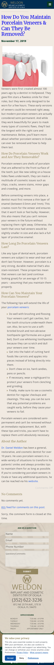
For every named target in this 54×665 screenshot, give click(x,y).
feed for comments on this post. (23, 507)
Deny (21, 658)
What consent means (39, 652)
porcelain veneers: (18, 307)
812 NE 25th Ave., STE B (27, 605)
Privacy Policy (22, 652)
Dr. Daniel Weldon (12, 447)
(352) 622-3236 (27, 600)
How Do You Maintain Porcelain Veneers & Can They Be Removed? (26, 25)
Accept (10, 658)
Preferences (33, 658)
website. (33, 481)
